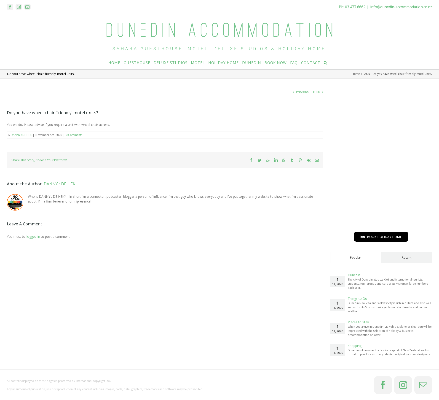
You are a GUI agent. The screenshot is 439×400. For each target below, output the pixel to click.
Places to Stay (358, 322)
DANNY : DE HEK (21, 135)
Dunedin (354, 275)
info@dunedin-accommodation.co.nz (401, 6)
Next (316, 91)
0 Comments (74, 135)
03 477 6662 (355, 6)
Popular (355, 257)
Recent (406, 257)
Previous (302, 91)
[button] (325, 62)
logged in (33, 236)
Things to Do (357, 298)
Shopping (354, 345)
